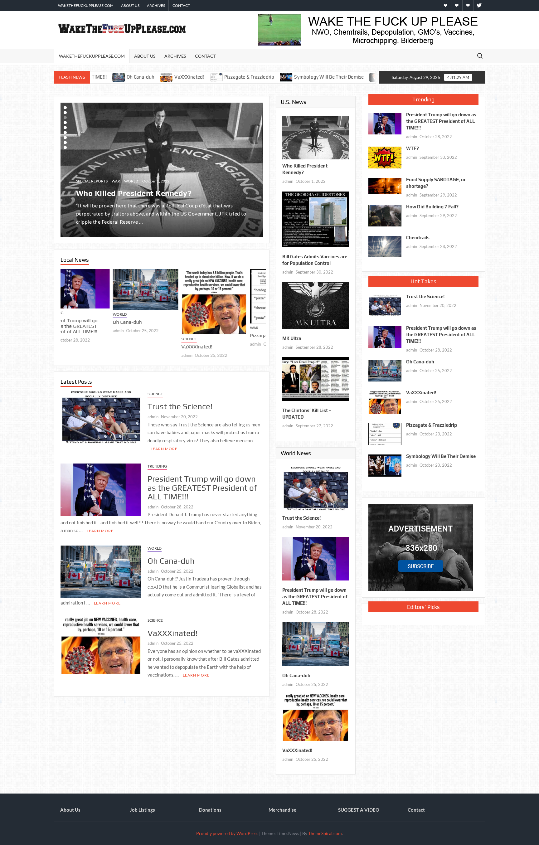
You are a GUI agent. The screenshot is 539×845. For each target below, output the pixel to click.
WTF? (412, 148)
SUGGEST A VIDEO (358, 810)
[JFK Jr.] (320, 77)
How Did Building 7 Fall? (432, 206)
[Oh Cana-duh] (93, 289)
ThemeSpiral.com (325, 833)
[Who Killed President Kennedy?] (315, 137)
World (131, 181)
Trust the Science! (180, 406)
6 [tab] (65, 132)
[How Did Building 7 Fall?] (384, 215)
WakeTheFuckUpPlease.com (86, 5)
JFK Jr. (334, 77)
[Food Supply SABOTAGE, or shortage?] (384, 185)
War (116, 181)
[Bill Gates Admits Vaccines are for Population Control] (315, 218)
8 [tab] (65, 142)
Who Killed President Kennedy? (134, 193)
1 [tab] (65, 107)
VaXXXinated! (133, 77)
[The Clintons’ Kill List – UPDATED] (315, 378)
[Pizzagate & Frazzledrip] (160, 77)
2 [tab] (65, 112)
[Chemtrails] (384, 246)
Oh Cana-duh (75, 322)
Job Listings (142, 810)
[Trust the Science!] (101, 417)
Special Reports (92, 181)
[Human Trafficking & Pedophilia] (353, 77)
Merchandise (282, 810)
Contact (181, 5)
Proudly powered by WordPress (227, 833)
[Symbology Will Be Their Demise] (230, 77)
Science (136, 339)
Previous (258, 169)
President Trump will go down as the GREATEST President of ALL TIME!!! (202, 487)
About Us (130, 5)
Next (65, 169)
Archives (156, 5)
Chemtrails (418, 237)
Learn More (164, 448)
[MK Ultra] (315, 305)
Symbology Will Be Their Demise (273, 77)
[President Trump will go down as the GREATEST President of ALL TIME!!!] (101, 489)
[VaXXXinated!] (110, 77)
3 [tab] (65, 117)
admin (66, 330)
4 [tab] (65, 122)
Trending (157, 466)
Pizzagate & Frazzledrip (193, 77)
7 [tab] (65, 137)
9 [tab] (65, 147)
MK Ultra (291, 338)
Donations (210, 810)
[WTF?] (384, 157)
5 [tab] (65, 127)
